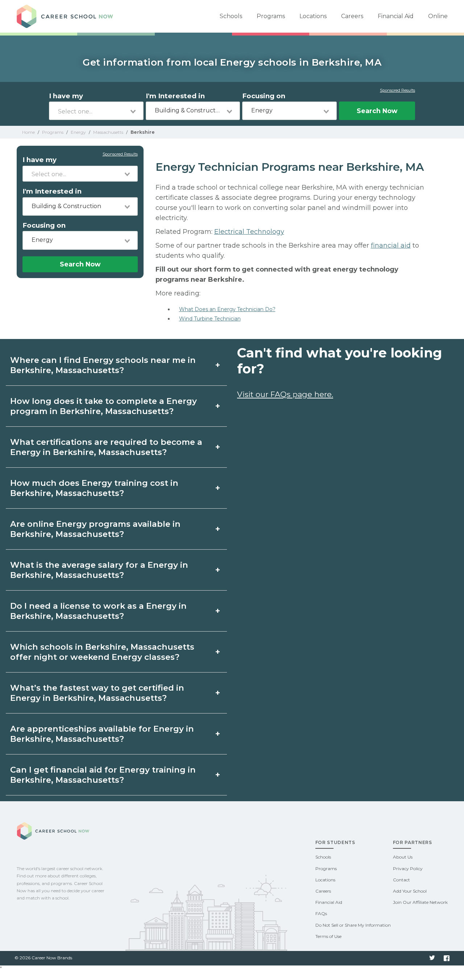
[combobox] (96, 111)
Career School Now (67, 16)
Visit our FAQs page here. (285, 394)
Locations (313, 16)
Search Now (377, 111)
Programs (271, 16)
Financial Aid (396, 16)
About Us (403, 857)
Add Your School (410, 891)
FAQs (321, 913)
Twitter (432, 958)
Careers (352, 16)
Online (438, 16)
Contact (401, 879)
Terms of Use (328, 936)
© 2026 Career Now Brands (43, 957)
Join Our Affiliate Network (420, 902)
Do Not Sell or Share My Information (353, 925)
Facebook (447, 958)
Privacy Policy (408, 868)
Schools (231, 16)
